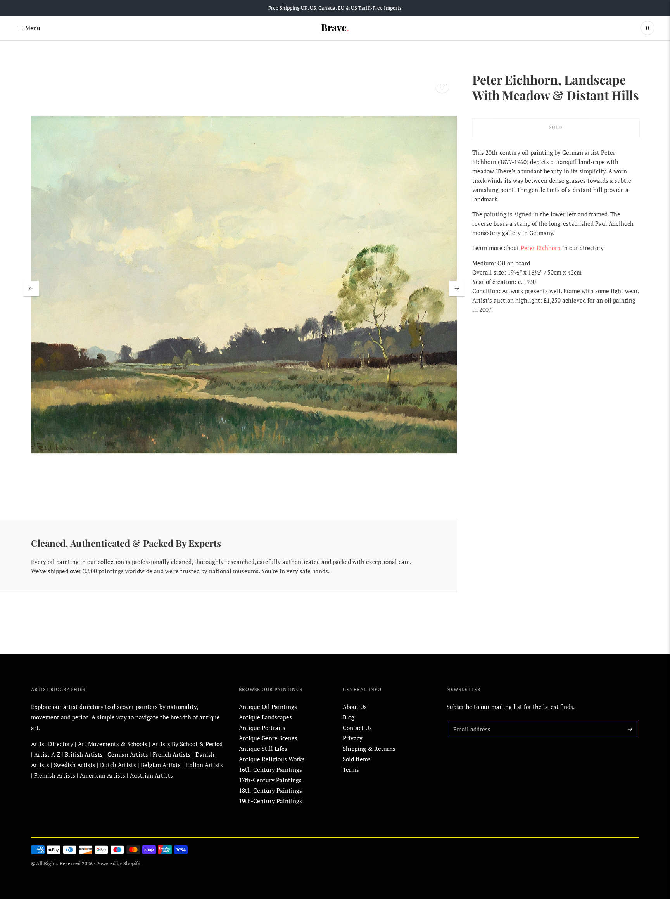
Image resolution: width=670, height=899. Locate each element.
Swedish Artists (74, 765)
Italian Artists (204, 765)
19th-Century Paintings (270, 801)
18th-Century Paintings (270, 790)
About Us (355, 707)
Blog (348, 717)
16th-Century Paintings (270, 769)
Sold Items (357, 759)
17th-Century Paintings (270, 780)
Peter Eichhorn (541, 248)
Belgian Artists (161, 765)
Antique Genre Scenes (268, 738)
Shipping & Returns (369, 748)
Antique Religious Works (272, 759)
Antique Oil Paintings (268, 707)
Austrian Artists (151, 775)
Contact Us (357, 727)
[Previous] (31, 288)
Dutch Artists (118, 765)
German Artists (127, 754)
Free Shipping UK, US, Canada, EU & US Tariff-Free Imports (335, 7)
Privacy (353, 738)
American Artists (102, 775)
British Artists (84, 754)
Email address (470, 719)
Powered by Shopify (118, 863)
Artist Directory (52, 744)
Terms (351, 769)
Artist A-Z (47, 754)
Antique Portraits (262, 727)
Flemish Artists (54, 775)
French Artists (172, 754)
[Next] (457, 288)
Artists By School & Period (187, 744)
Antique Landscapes (265, 717)
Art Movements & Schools (112, 744)
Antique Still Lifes (263, 748)
